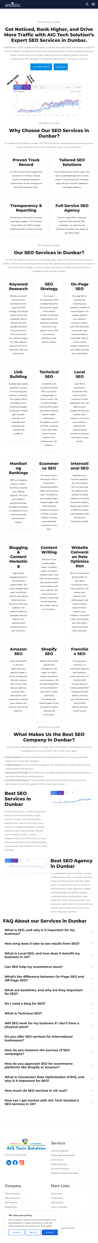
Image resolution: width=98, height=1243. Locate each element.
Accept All (50, 1232)
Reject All (33, 1232)
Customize (16, 1232)
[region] (33, 1224)
